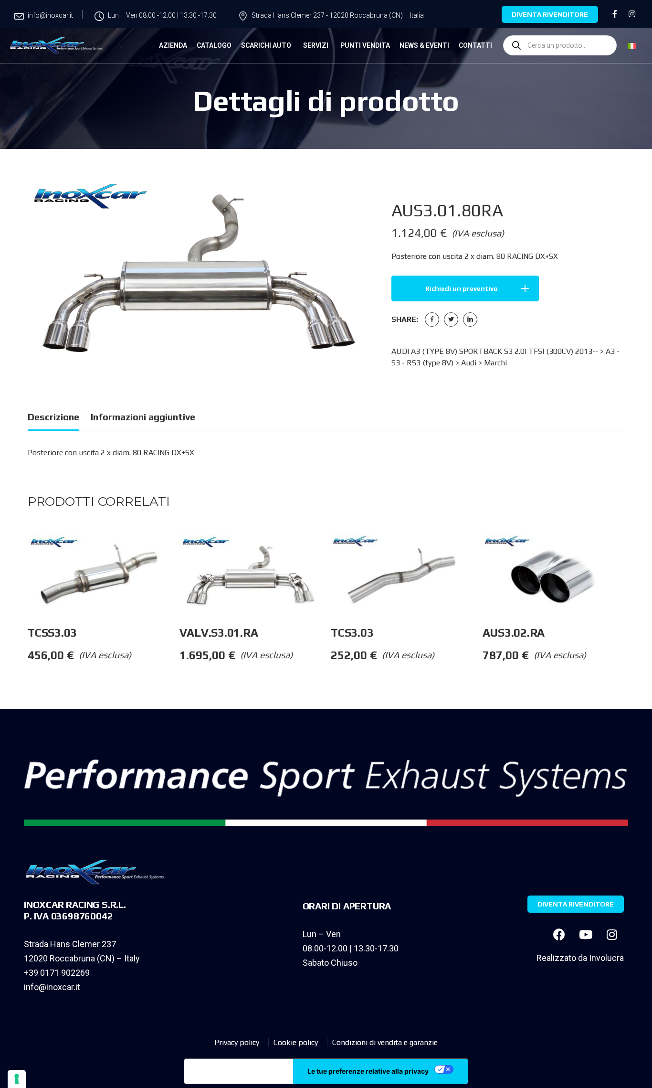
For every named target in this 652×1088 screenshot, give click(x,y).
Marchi (495, 362)
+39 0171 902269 (57, 973)
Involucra (606, 958)
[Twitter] (451, 319)
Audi (468, 362)
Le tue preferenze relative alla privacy (368, 1071)
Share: (404, 319)
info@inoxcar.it (52, 987)
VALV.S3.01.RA (218, 632)
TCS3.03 (352, 632)
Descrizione (53, 416)
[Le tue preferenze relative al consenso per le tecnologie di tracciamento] (17, 1079)
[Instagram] (612, 934)
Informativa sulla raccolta (238, 1071)
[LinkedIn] (470, 319)
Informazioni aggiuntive (143, 416)
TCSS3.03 (52, 632)
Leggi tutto (179, 553)
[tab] (53, 418)
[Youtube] (586, 934)
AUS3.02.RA (514, 632)
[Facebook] (432, 319)
